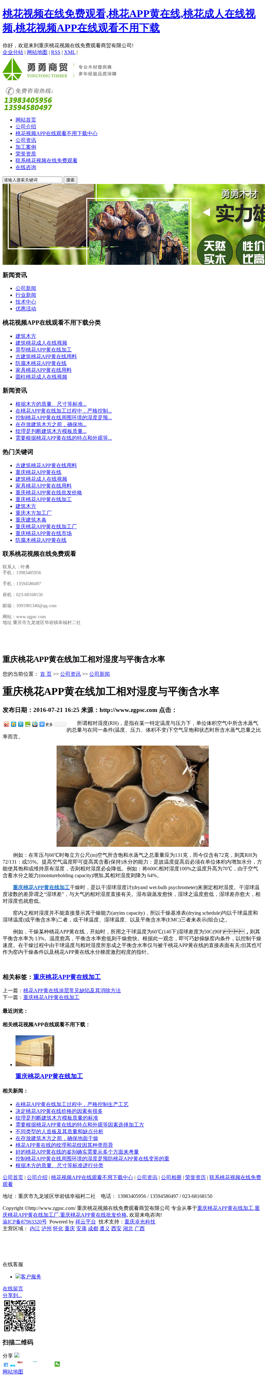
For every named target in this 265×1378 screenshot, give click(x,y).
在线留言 (13, 1288)
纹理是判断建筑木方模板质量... (51, 431)
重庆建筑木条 (31, 519)
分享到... (12, 1295)
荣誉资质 (26, 153)
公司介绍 (26, 126)
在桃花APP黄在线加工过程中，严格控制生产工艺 (72, 1104)
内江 (35, 1228)
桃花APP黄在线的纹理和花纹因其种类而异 (64, 1145)
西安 (116, 1228)
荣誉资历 (195, 1177)
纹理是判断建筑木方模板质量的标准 (57, 1118)
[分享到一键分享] (13, 1364)
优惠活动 (26, 308)
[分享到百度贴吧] (42, 1364)
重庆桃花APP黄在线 (38, 472)
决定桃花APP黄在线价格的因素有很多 (59, 1111)
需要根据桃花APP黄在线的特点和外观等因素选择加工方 (80, 1124)
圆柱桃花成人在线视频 (41, 377)
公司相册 (171, 1177)
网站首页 (26, 120)
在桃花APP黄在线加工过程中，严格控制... (64, 411)
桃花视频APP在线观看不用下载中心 (57, 133)
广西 (139, 1228)
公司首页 (13, 1177)
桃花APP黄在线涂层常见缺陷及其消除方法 (72, 990)
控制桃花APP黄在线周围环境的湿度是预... (64, 417)
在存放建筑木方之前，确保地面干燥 (57, 1138)
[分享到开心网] (35, 1364)
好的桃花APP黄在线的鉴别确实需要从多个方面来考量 (77, 1152)
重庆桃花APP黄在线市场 (44, 533)
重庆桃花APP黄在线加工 (44, 499)
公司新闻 (26, 288)
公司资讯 (26, 140)
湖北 (128, 1228)
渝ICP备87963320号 (25, 1221)
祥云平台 (85, 1221)
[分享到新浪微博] (6, 724)
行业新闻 (26, 295)
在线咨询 (26, 167)
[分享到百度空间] (27, 724)
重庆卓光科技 (139, 1221)
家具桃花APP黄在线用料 (44, 370)
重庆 (70, 1228)
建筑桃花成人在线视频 (41, 343)
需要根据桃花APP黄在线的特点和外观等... (64, 438)
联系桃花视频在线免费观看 (47, 160)
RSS (55, 52)
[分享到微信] (57, 1364)
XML (69, 52)
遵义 (105, 1228)
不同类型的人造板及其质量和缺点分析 (59, 1131)
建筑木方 (26, 336)
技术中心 (26, 302)
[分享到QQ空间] (13, 724)
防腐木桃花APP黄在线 (41, 363)
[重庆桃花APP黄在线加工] (35, 1064)
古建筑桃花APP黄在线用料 (46, 356)
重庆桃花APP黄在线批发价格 (49, 492)
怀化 (58, 1228)
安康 (81, 1228)
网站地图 (37, 52)
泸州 (46, 1228)
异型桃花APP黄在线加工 (44, 349)
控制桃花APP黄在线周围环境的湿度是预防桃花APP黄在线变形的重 (92, 1158)
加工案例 (26, 147)
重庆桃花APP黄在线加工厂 (46, 526)
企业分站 (13, 52)
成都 (93, 1228)
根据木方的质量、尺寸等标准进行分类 (59, 1165)
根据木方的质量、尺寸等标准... (51, 404)
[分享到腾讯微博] (20, 724)
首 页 (46, 674)
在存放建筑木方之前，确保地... (51, 424)
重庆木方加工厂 (34, 513)
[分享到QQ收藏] (34, 724)
